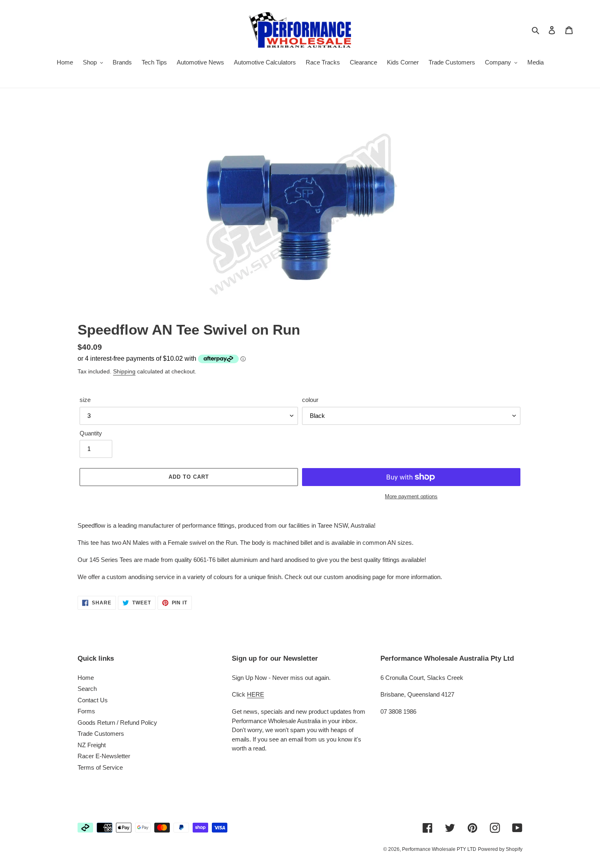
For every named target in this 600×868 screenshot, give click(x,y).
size (85, 399)
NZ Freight (92, 744)
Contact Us (93, 700)
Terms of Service (100, 767)
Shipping (124, 371)
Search (87, 688)
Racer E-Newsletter (104, 756)
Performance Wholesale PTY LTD (439, 849)
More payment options (411, 496)
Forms (86, 711)
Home (86, 677)
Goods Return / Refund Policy (117, 722)
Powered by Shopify (500, 849)
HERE (255, 694)
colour (310, 399)
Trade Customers (101, 733)
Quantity (91, 433)
